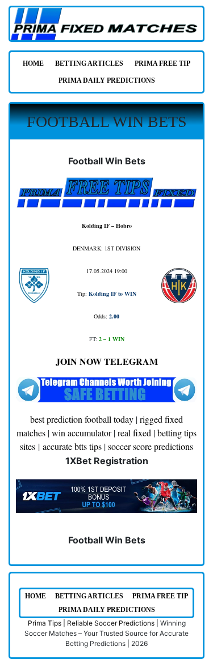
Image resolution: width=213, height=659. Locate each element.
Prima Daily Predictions (107, 80)
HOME (33, 63)
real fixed (134, 433)
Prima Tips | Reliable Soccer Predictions (91, 623)
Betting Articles (89, 63)
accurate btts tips (72, 446)
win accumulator (81, 433)
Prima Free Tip (162, 63)
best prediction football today (81, 419)
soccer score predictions (150, 446)
